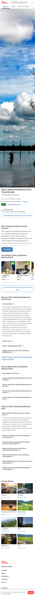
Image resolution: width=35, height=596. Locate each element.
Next (33, 98)
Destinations (5, 576)
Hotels (13, 6)
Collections (4, 579)
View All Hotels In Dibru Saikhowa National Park (17, 288)
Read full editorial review (14, 204)
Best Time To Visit (24, 6)
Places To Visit (5, 497)
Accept (30, 593)
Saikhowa (6, 6)
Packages (4, 570)
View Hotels (17, 216)
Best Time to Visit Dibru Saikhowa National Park (17, 358)
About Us (4, 582)
